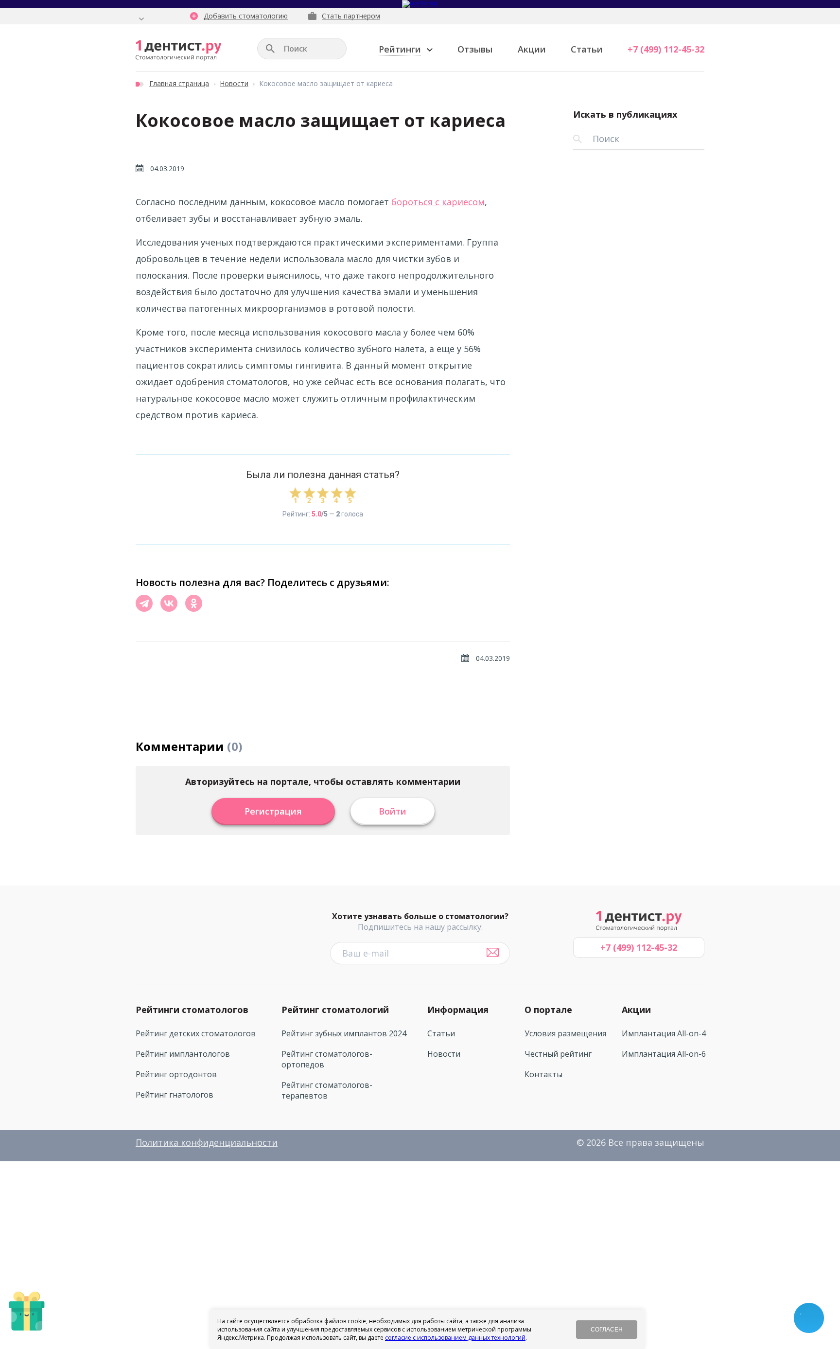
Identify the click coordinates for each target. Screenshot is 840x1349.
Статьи (587, 49)
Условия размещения (565, 1033)
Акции (532, 49)
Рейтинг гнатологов (174, 1094)
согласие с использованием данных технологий (455, 1337)
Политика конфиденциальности (207, 1142)
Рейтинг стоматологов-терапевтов (326, 1090)
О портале (548, 1009)
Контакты (543, 1074)
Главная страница (179, 83)
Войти (392, 811)
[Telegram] (144, 603)
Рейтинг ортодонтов (176, 1074)
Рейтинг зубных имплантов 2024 (343, 1033)
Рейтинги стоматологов (192, 1009)
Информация (458, 1009)
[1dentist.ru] (179, 50)
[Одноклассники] (193, 603)
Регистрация (273, 811)
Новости (234, 83)
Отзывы (474, 49)
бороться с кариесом (438, 202)
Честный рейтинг (558, 1053)
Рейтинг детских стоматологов (196, 1033)
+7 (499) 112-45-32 (666, 49)
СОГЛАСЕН (607, 1329)
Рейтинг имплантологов (183, 1053)
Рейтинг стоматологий (335, 1009)
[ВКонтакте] (168, 603)
